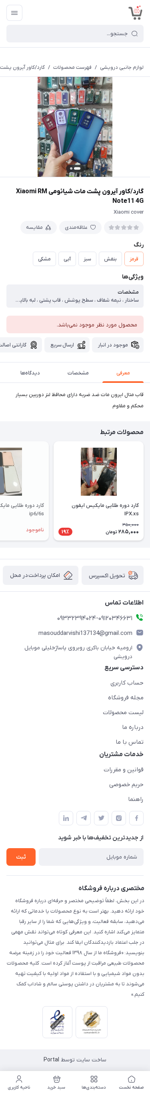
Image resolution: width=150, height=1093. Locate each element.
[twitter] (101, 818)
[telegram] (83, 818)
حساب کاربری (127, 683)
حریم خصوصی (126, 785)
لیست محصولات (123, 713)
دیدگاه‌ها (30, 373)
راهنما (136, 799)
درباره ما (133, 727)
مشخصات (78, 373)
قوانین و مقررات (124, 770)
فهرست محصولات (72, 67)
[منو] (14, 13)
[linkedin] (66, 818)
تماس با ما (130, 742)
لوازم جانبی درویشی (122, 67)
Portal (51, 1060)
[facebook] (136, 818)
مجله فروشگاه (126, 698)
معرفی (123, 373)
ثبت (21, 857)
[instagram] (119, 818)
